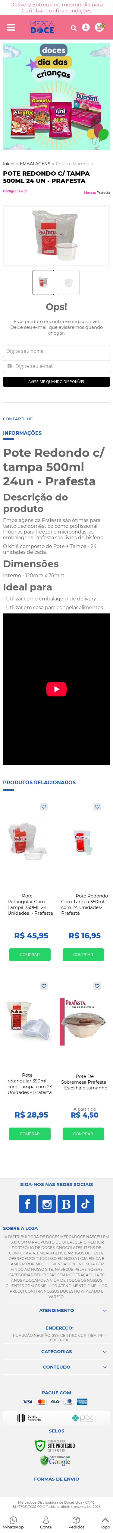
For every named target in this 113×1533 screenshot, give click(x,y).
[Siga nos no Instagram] (47, 1204)
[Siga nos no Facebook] (28, 1204)
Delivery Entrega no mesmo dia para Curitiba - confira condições (56, 8)
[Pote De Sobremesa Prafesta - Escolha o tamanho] (83, 1063)
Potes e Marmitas (74, 164)
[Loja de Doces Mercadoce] (42, 27)
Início (8, 164)
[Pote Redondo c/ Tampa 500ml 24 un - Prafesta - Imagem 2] (69, 282)
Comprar (30, 954)
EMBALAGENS (35, 164)
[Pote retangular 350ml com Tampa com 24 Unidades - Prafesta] (30, 1063)
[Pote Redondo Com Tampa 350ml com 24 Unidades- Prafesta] (83, 884)
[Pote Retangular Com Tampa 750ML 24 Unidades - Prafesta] (30, 884)
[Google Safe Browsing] (55, 1460)
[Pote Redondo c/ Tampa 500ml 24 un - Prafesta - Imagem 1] (43, 282)
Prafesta (103, 192)
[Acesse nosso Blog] (66, 1204)
